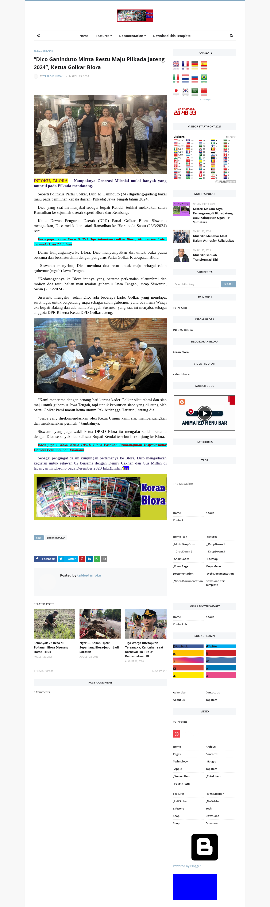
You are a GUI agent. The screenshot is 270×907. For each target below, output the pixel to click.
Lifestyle (178, 808)
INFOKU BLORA (183, 330)
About (210, 513)
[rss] (188, 653)
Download (212, 816)
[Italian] (177, 82)
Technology (180, 761)
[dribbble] (221, 675)
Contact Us (180, 624)
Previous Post (44, 671)
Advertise (179, 692)
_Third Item (213, 776)
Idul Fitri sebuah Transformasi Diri (205, 257)
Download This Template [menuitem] (172, 36)
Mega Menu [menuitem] (213, 566)
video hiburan (182, 374)
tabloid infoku (53, 76)
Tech (209, 808)
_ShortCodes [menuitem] (181, 559)
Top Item (211, 700)
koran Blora (181, 352)
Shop (176, 816)
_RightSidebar (215, 794)
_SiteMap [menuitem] (212, 559)
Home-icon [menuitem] (180, 537)
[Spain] (205, 68)
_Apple (177, 769)
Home (177, 513)
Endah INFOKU (43, 51)
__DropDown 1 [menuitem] (215, 544)
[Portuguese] (205, 82)
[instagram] (188, 596)
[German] (196, 68)
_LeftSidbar (180, 801)
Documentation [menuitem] (131, 36)
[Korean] (186, 95)
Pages (177, 754)
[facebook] (188, 646)
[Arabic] (196, 95)
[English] (177, 68)
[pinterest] (221, 596)
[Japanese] (177, 95)
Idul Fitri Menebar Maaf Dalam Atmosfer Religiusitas (213, 238)
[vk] (221, 660)
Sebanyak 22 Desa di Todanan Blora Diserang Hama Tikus (51, 647)
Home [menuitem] (84, 36)
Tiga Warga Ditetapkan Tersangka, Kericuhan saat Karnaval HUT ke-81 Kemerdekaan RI (144, 649)
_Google (211, 761)
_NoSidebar (213, 801)
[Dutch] (186, 82)
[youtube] (188, 667)
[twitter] (221, 646)
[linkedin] (221, 667)
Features (178, 794)
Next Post (158, 671)
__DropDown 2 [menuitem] (182, 551)
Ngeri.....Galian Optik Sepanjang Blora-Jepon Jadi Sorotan (99, 647)
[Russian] (196, 82)
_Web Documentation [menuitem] (220, 573)
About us (179, 700)
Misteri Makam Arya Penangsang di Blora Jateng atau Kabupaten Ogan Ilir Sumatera (213, 215)
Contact (178, 520)
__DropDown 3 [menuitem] (215, 551)
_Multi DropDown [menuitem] (184, 544)
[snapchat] (188, 675)
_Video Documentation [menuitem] (188, 581)
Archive (211, 747)
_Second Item (181, 776)
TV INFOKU (180, 308)
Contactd (211, 754)
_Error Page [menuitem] (180, 566)
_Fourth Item (181, 783)
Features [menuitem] (102, 36)
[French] (186, 68)
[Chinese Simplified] (205, 95)
